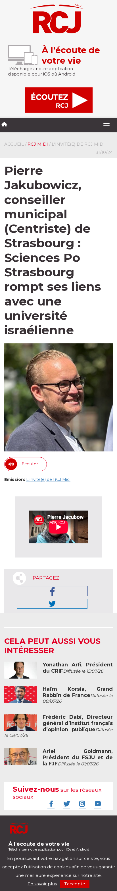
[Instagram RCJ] (81, 803)
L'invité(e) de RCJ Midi (48, 479)
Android (66, 74)
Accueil (14, 144)
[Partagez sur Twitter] (52, 603)
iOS (46, 74)
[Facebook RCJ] (50, 803)
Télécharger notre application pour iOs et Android (49, 846)
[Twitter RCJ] (66, 803)
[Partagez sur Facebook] (52, 591)
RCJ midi (38, 144)
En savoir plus (42, 883)
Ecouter (30, 463)
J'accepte (74, 883)
